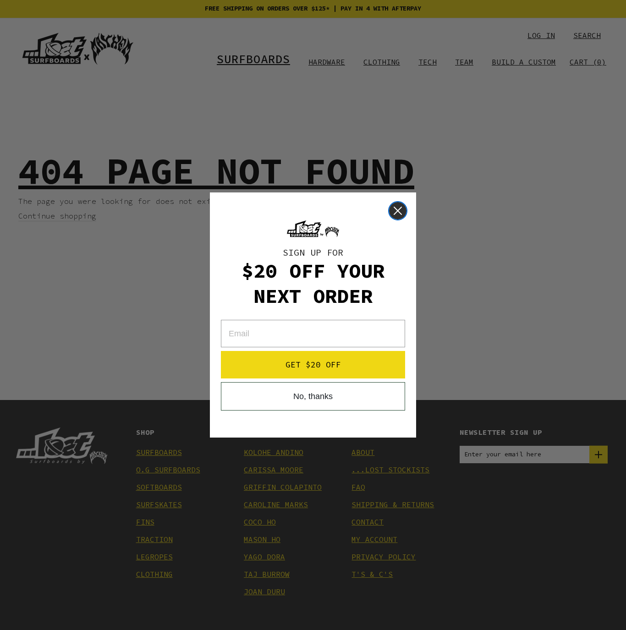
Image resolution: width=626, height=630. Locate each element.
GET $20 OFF (313, 364)
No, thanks (313, 396)
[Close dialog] (398, 211)
